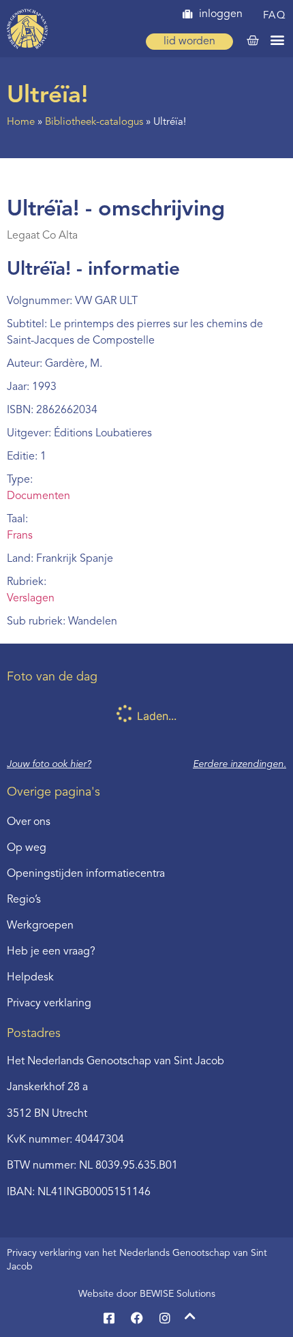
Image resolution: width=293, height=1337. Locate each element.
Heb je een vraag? (51, 951)
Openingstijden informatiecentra (86, 874)
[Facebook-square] (109, 1318)
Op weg (26, 848)
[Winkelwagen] (253, 41)
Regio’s (24, 900)
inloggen (221, 14)
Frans (20, 535)
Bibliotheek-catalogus (94, 122)
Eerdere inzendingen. (239, 764)
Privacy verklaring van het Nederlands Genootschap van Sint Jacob (137, 1260)
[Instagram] (165, 1318)
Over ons (28, 822)
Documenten (38, 496)
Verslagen (31, 598)
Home (21, 122)
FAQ (275, 16)
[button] (277, 39)
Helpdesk (30, 977)
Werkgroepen (40, 925)
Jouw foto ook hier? (49, 764)
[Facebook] (137, 1318)
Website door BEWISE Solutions (146, 1294)
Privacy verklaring (49, 1003)
